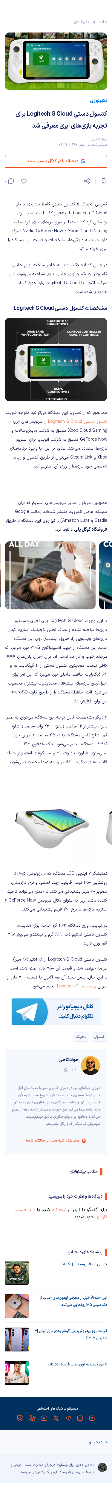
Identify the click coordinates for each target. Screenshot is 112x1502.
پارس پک (52, 1472)
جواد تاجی (99, 139)
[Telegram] (68, 1418)
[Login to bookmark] (103, 181)
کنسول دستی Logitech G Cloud (77, 421)
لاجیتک (81, 1037)
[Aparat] (32, 1418)
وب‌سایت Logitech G (76, 986)
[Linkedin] (80, 1418)
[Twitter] (56, 1418)
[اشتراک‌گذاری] (86, 181)
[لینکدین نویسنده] (75, 1070)
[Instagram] (92, 1418)
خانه (103, 22)
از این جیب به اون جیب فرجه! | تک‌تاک (77, 1365)
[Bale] (20, 1418)
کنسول (99, 1037)
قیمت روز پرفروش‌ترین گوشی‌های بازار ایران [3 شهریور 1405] (70, 1334)
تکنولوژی (81, 22)
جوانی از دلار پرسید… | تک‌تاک (84, 1264)
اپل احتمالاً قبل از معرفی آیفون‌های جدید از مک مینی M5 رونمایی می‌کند (73, 1301)
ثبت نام (59, 1209)
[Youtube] (44, 1418)
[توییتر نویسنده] (65, 1070)
